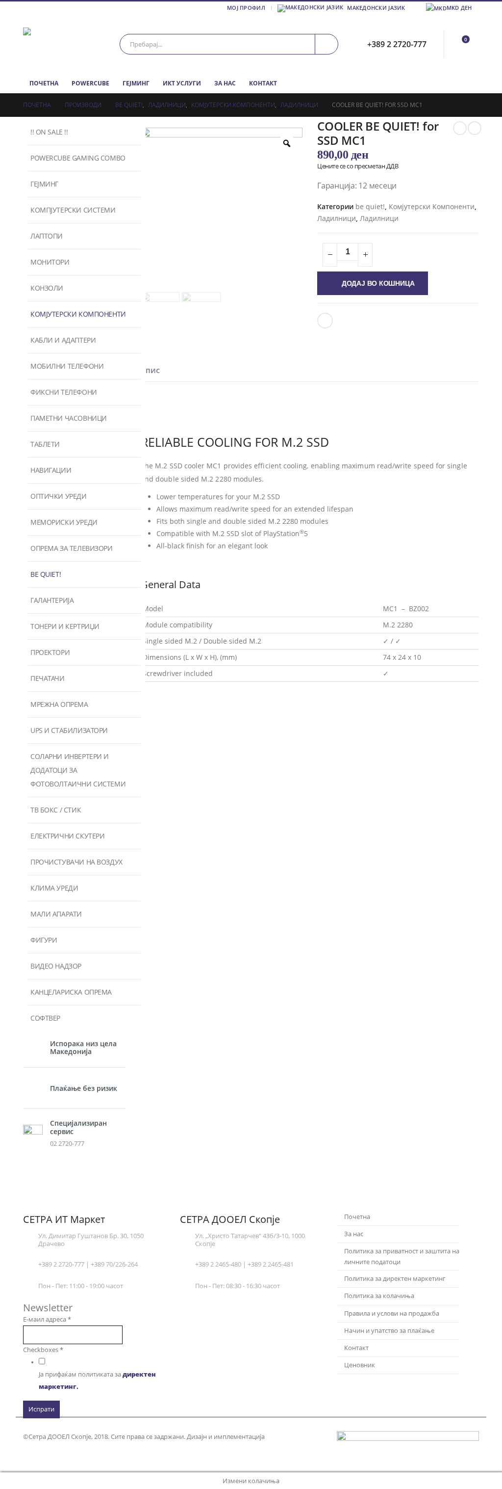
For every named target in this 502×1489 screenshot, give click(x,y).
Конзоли (46, 288)
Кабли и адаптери (63, 340)
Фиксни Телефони (63, 392)
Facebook (325, 320)
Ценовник (359, 1365)
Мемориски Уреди (64, 522)
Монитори (50, 262)
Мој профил (246, 7)
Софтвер (45, 1018)
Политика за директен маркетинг (395, 1278)
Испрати (41, 1409)
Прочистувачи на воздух (76, 861)
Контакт (263, 83)
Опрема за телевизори (71, 548)
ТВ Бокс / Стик (55, 809)
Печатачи (47, 678)
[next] (474, 128)
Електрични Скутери (67, 835)
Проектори (50, 652)
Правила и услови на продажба (391, 1313)
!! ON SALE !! (49, 131)
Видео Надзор (55, 966)
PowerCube (90, 83)
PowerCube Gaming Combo (78, 157)
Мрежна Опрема (59, 704)
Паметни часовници (68, 418)
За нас (225, 83)
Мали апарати (56, 914)
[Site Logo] (64, 43)
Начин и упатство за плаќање (389, 1331)
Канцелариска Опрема (71, 992)
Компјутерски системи (73, 210)
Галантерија (52, 600)
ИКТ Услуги (182, 83)
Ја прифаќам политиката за (97, 1380)
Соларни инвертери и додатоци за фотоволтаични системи (78, 770)
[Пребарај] (326, 44)
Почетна (43, 83)
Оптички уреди (58, 496)
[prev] (460, 128)
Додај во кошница (378, 283)
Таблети (45, 444)
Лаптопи (46, 236)
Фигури (43, 940)
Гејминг (136, 83)
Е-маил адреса (47, 1319)
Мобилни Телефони (66, 366)
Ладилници (336, 218)
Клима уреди (54, 888)
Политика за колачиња (379, 1296)
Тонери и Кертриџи (65, 626)
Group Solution (290, 1437)
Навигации (50, 470)
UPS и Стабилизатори (69, 730)
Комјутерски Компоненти (432, 206)
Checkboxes (43, 1350)
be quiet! (370, 206)
